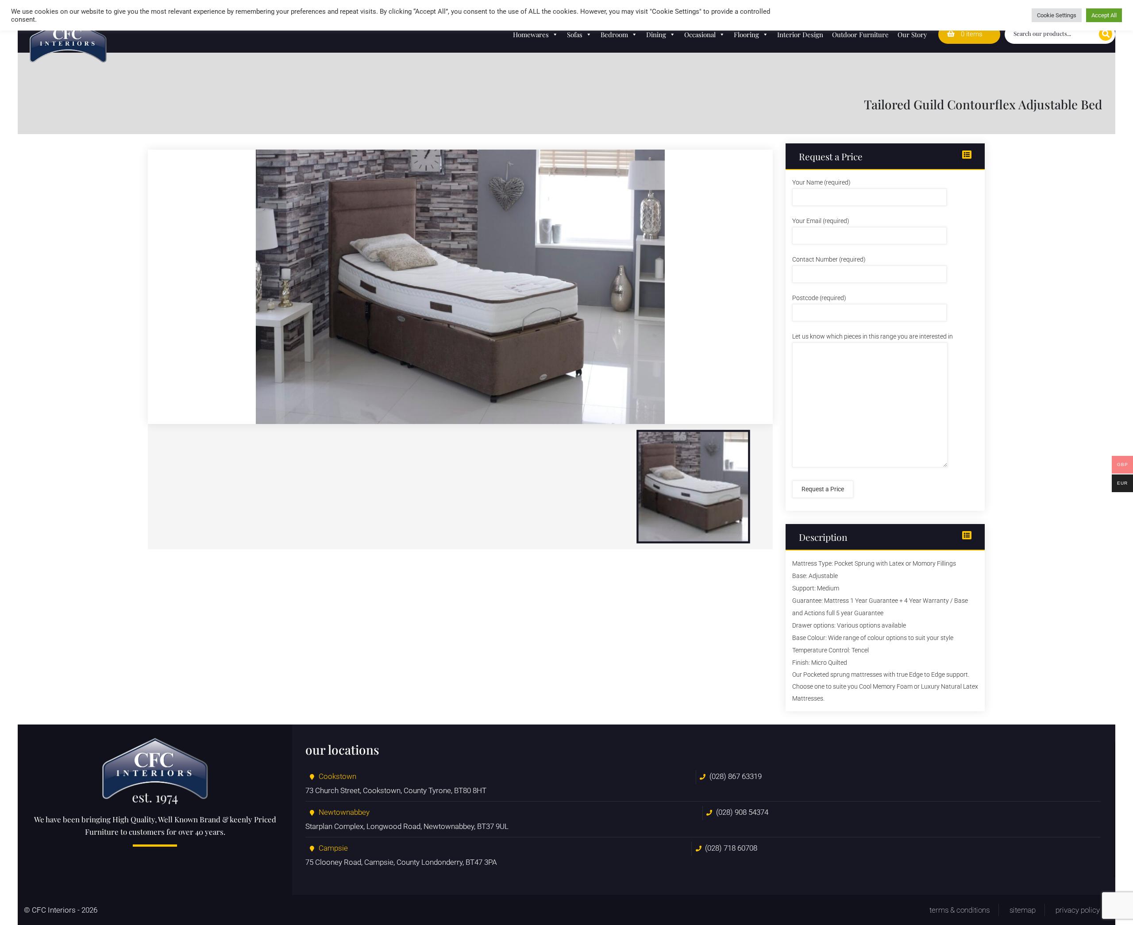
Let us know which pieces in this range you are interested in (872, 336)
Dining (656, 34)
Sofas (574, 34)
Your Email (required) (820, 220)
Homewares (531, 34)
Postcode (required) (819, 297)
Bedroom (614, 34)
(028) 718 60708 (731, 848)
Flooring (746, 34)
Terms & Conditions (959, 910)
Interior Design (800, 34)
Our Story (912, 34)
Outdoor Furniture (860, 34)
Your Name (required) (821, 182)
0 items (971, 34)
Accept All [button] (1104, 15)
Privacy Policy (1078, 910)
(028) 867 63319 (735, 776)
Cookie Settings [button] (1056, 15)
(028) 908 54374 (742, 812)
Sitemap (1023, 910)
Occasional (700, 34)
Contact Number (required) (829, 259)
